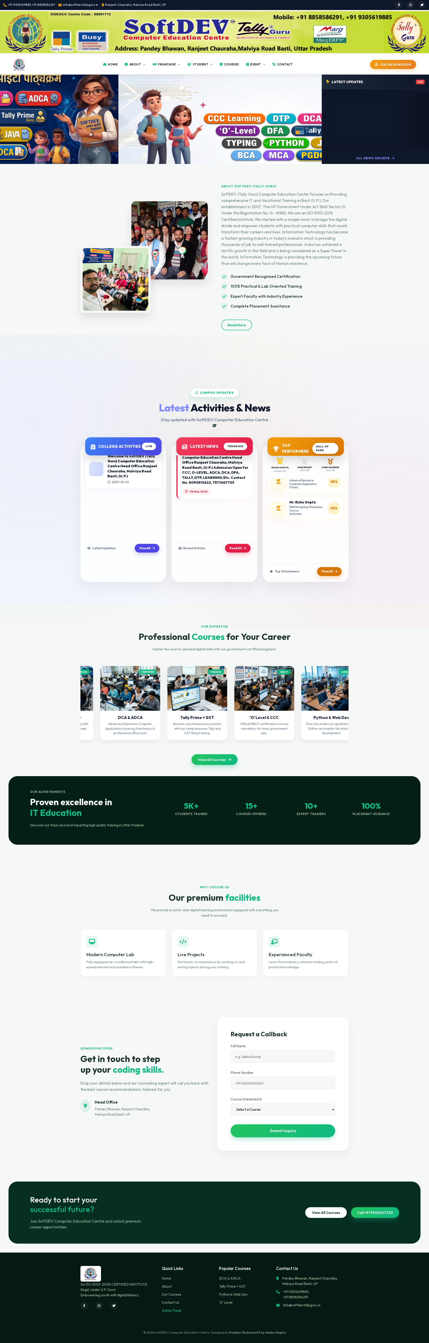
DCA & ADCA (230, 1278)
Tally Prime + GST (232, 1286)
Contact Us (170, 1302)
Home (166, 1278)
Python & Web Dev (233, 1294)
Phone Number (242, 1072)
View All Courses (212, 759)
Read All (235, 548)
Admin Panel (171, 1310)
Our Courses (171, 1294)
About (167, 1286)
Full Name (238, 1046)
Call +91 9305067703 (375, 1212)
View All (145, 548)
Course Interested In (246, 1099)
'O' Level (225, 1302)
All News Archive (373, 158)
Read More (236, 325)
